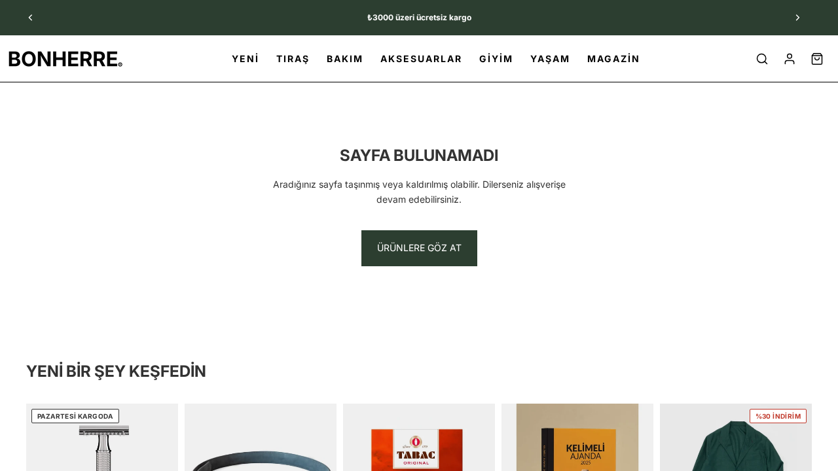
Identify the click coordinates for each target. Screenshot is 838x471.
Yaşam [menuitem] (550, 58)
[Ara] (762, 59)
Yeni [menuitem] (245, 58)
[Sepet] (817, 59)
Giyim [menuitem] (496, 58)
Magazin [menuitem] (613, 58)
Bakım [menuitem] (345, 58)
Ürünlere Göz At (419, 247)
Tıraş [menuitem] (293, 58)
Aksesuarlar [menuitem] (421, 58)
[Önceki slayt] (30, 17)
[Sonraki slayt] (797, 17)
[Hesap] (789, 59)
